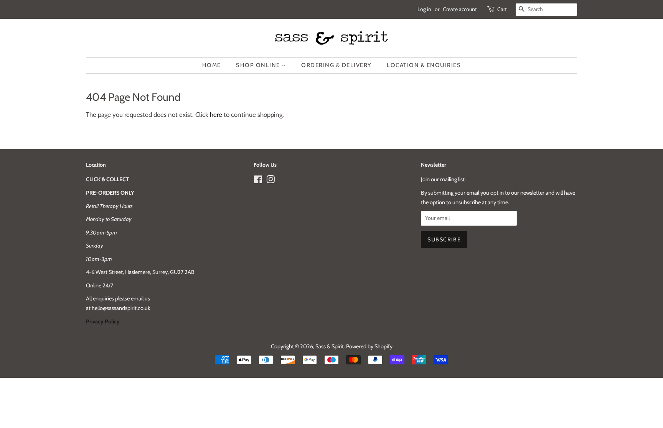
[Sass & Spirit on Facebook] (258, 180)
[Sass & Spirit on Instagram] (270, 180)
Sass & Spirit (329, 346)
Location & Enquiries (424, 65)
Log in (424, 9)
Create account (460, 9)
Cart (502, 9)
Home (211, 65)
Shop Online (259, 65)
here (216, 114)
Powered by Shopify (369, 346)
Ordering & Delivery (336, 65)
